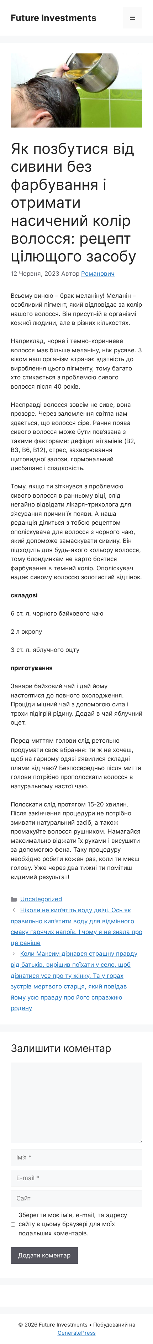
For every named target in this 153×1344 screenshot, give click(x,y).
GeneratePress (77, 1332)
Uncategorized (41, 899)
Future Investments (53, 17)
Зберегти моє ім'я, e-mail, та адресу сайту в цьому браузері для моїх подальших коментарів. (73, 1224)
